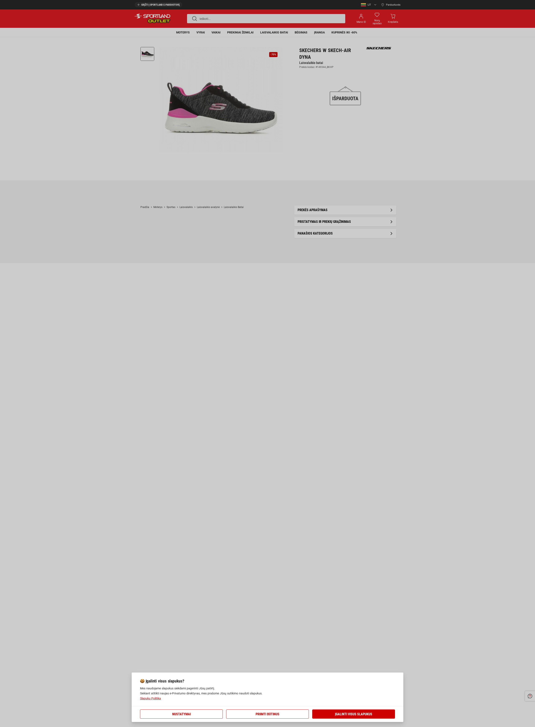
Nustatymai (181, 714)
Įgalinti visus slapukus (353, 714)
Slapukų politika (150, 698)
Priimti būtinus (267, 714)
